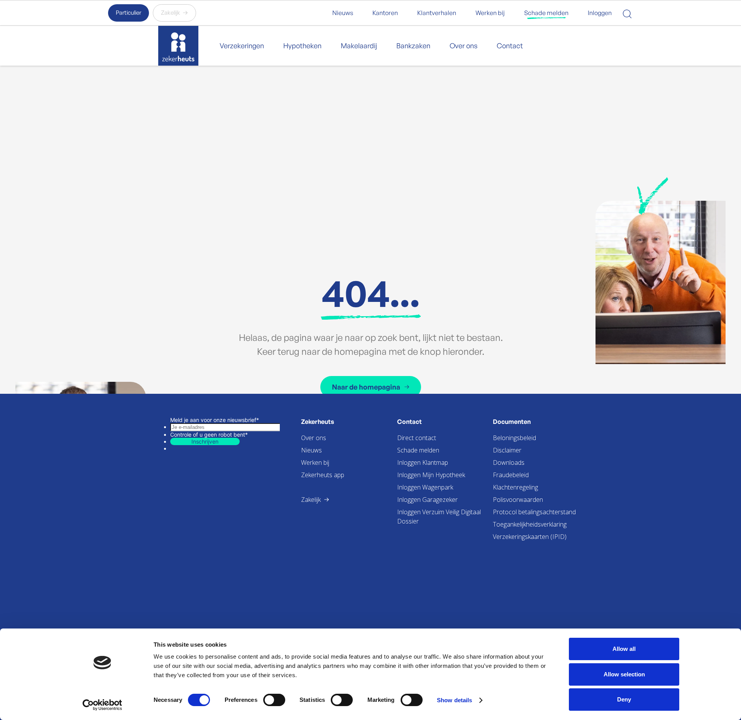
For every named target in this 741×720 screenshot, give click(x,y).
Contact (510, 45)
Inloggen (600, 13)
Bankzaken (413, 45)
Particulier (128, 12)
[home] (178, 46)
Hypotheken (302, 45)
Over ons (463, 45)
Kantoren (385, 13)
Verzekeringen (242, 45)
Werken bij (490, 13)
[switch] (274, 700)
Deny (624, 699)
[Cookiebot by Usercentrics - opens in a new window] (102, 705)
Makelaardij (359, 45)
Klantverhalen (436, 13)
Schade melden (546, 13)
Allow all (624, 648)
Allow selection (624, 674)
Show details (454, 700)
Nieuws (342, 13)
